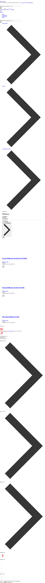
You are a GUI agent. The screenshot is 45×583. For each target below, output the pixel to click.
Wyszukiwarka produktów (5, 6)
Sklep (3, 14)
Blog (3, 17)
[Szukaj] (1, 7)
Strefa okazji (4, 16)
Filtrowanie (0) (5, 218)
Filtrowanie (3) (5, 221)
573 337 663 (23, 2)
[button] (2, 265)
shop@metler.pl (30, 2)
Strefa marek (4, 15)
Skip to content (3, 1)
